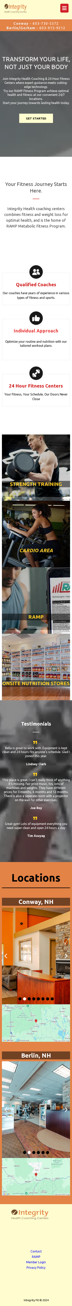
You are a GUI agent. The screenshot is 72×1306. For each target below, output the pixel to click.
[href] (36, 1023)
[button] (64, 8)
